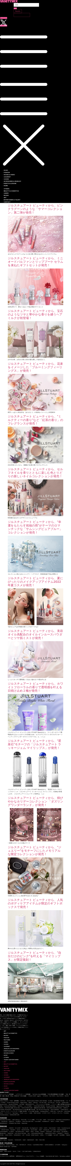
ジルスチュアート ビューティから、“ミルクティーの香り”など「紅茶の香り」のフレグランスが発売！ (35, 420)
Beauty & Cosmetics (10, 1033)
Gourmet (7, 1046)
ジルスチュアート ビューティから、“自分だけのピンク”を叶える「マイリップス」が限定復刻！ (34, 956)
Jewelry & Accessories (11, 1048)
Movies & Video (9, 1053)
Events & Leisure (9, 1051)
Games (6, 1042)
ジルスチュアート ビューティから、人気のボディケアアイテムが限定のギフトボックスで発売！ (35, 903)
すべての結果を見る (21, 15)
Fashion (6, 1037)
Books (6, 1035)
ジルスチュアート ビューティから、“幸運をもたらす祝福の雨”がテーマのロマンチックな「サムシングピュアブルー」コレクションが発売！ (35, 527)
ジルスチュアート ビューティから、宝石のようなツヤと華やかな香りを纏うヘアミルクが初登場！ (35, 314)
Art (5, 1031)
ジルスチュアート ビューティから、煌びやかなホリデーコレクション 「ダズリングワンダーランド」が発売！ (35, 801)
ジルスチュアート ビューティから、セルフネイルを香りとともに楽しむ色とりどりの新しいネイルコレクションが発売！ (35, 472)
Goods (6, 1044)
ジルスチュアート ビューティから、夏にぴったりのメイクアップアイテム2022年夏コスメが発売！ (35, 581)
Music (6, 1055)
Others (6, 1057)
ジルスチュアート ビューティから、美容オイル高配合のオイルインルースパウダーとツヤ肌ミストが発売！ (35, 634)
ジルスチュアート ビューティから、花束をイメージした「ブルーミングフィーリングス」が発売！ (35, 367)
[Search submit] (15, 8)
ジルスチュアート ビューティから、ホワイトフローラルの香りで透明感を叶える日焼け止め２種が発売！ (35, 687)
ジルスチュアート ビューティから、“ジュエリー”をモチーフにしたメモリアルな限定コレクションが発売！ (34, 850)
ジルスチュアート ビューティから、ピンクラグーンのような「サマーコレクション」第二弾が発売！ (35, 209)
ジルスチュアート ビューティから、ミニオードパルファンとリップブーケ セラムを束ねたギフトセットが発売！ (35, 261)
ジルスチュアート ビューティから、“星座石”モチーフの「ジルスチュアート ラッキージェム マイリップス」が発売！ (34, 744)
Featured (7, 1040)
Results (17, 11)
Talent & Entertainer (11, 1059)
